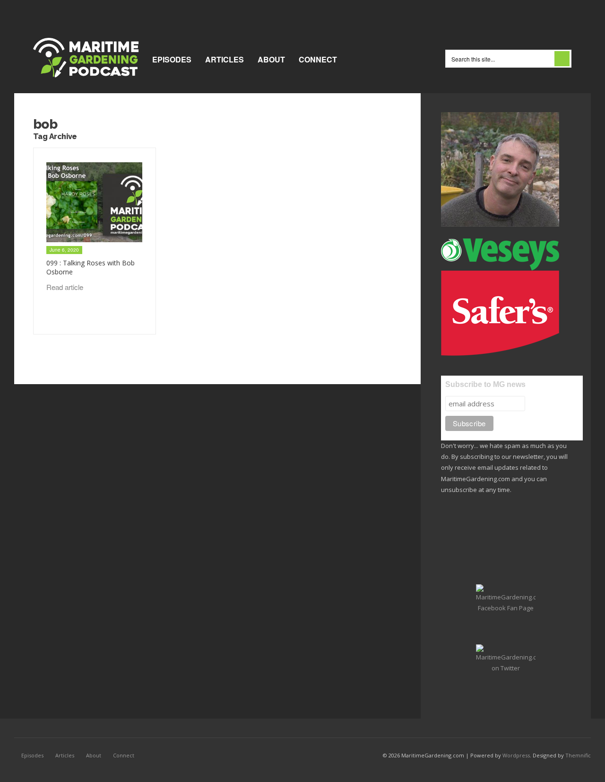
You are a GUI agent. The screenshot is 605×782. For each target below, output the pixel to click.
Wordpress (516, 755)
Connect (318, 59)
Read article (65, 287)
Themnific (578, 755)
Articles (224, 59)
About (271, 59)
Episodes (171, 59)
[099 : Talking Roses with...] (94, 202)
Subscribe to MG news (485, 384)
